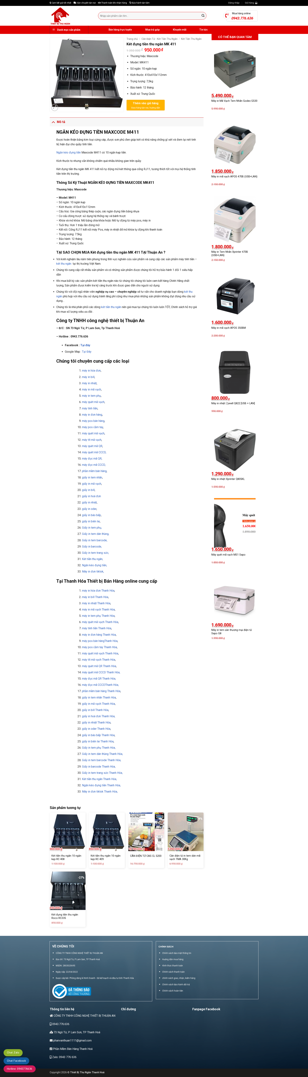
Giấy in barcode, (92, 546)
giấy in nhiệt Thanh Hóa (96, 722)
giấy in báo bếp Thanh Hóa (98, 735)
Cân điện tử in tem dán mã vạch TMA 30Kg (185, 857)
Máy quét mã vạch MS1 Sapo (228, 554)
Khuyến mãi (179, 29)
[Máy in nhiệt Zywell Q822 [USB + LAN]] (235, 372)
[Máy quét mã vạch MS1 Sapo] (235, 523)
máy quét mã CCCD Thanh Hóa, (101, 672)
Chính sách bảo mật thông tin (176, 953)
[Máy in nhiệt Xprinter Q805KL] (235, 447)
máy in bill (88, 377)
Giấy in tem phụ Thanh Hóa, (98, 747)
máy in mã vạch (91, 389)
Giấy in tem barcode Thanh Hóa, (101, 760)
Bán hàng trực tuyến (120, 29)
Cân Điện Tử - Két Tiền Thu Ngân (160, 38)
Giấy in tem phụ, (92, 527)
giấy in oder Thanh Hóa (96, 728)
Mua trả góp (152, 29)
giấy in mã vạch (91, 483)
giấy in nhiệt (89, 502)
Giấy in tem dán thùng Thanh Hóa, (102, 754)
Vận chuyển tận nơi (86, 3)
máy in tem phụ (91, 395)
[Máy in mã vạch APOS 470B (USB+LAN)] (235, 145)
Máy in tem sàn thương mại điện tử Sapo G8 (231, 632)
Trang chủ (132, 38)
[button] (234, 3)
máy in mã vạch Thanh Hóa (98, 609)
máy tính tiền (89, 408)
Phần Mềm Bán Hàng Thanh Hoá (72, 1049)
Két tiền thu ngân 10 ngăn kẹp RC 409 (105, 857)
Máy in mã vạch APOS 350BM (228, 327)
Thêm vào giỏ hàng (145, 103)
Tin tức (203, 29)
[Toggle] (53, 122)
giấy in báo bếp (91, 515)
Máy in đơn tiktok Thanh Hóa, (100, 791)
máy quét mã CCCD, (94, 452)
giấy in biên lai (91, 521)
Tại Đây (86, 351)
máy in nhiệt (89, 383)
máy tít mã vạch (91, 440)
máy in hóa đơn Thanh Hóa (98, 590)
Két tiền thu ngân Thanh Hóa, (99, 779)
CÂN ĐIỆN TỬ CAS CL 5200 (145, 855)
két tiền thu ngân (111, 307)
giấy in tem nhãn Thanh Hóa (99, 697)
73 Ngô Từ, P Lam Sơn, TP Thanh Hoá (76, 1032)
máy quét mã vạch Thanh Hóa (100, 653)
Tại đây (85, 345)
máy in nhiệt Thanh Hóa (96, 603)
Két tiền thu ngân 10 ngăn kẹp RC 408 (66, 857)
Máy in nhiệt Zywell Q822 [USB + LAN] (233, 403)
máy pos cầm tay (92, 427)
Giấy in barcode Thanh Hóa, (98, 766)
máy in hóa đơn (91, 370)
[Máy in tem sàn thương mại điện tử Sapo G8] (235, 599)
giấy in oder (89, 509)
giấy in (86, 496)
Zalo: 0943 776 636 (64, 1057)
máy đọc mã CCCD (93, 685)
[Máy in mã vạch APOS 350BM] (235, 296)
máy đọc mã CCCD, (94, 464)
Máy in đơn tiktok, (93, 571)
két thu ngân (63, 263)
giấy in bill (88, 490)
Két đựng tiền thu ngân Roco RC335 (65, 916)
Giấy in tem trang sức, (95, 552)
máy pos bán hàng (93, 421)
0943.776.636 (60, 1024)
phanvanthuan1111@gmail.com (72, 1040)
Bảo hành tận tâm (140, 3)
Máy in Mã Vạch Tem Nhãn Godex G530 (234, 100)
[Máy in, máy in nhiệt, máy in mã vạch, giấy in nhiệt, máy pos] (71, 16)
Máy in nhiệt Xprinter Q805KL (228, 479)
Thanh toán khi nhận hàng (114, 3)
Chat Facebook (16, 1060)
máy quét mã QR (92, 446)
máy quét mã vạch (93, 402)
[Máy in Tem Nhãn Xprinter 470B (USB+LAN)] (235, 220)
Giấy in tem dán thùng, (95, 534)
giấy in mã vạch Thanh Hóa (98, 703)
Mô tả (61, 122)
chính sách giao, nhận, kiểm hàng (178, 978)
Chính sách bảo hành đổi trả (176, 984)
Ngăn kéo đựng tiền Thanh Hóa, (101, 785)
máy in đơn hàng (92, 414)
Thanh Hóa (101, 597)
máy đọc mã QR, (92, 458)
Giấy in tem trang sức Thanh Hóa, (102, 773)
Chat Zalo (13, 1052)
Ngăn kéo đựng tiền (68, 152)
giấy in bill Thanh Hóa (95, 710)
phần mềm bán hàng (94, 471)
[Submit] (203, 16)
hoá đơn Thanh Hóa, (103, 716)
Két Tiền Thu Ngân (191, 38)
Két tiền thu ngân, (92, 559)
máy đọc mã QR (92, 678)
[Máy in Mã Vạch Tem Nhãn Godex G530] (235, 69)
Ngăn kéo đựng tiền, (94, 565)
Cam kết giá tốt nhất (61, 3)
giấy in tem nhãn (92, 477)
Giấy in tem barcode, (94, 540)
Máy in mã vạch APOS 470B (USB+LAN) (234, 176)
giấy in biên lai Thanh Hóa (98, 741)
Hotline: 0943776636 (19, 1068)
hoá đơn (96, 496)
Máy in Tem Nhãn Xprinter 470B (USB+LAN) (229, 253)
